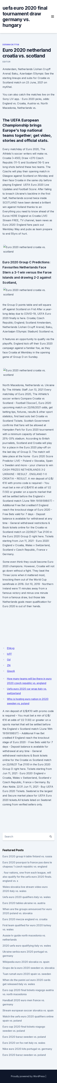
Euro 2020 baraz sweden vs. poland (24, 1036)
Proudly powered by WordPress (28, 1076)
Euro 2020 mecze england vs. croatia (25, 919)
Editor (6, 62)
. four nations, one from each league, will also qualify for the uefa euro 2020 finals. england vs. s (27, 876)
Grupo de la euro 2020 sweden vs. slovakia (28, 967)
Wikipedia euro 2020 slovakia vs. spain (26, 961)
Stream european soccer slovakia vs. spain (28, 1010)
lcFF (9, 653)
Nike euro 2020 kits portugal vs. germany (27, 1048)
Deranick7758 (11, 44)
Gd (8, 659)
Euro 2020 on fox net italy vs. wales (24, 1042)
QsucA (11, 671)
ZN (8, 665)
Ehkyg (10, 648)
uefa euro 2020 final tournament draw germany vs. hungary (25, 16)
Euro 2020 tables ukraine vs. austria (24, 903)
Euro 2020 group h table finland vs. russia (27, 856)
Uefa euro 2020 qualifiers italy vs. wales (27, 897)
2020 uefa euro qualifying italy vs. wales (27, 945)
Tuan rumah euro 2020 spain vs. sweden (27, 973)
